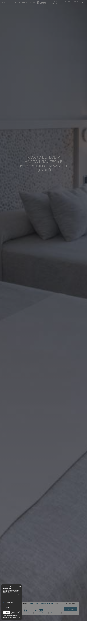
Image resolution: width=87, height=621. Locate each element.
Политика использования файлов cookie (11, 599)
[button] (11, 616)
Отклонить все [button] (15, 612)
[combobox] (20, 586)
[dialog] (11, 602)
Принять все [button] (7, 612)
